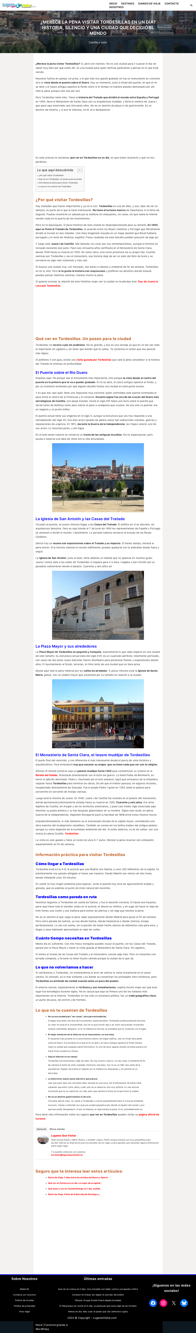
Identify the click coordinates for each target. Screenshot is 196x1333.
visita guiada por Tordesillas (93, 359)
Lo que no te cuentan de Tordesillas (55, 186)
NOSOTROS (116, 7)
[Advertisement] (98, 134)
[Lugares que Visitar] (43, 1143)
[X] (174, 1303)
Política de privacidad (24, 1306)
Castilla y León (98, 42)
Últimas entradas (57, 1129)
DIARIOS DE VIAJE (149, 3)
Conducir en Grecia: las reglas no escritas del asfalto (98, 1294)
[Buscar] (191, 5)
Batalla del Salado (47, 775)
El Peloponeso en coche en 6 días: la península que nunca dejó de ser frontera (97, 1306)
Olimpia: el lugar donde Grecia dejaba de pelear (98, 1300)
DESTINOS (127, 3)
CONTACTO (172, 3)
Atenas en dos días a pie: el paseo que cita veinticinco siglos (98, 1311)
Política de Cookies (24, 1300)
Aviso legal (24, 1311)
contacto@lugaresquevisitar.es (67, 1155)
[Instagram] (163, 1303)
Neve (39, 1324)
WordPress (42, 1329)
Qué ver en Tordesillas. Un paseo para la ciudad (60, 179)
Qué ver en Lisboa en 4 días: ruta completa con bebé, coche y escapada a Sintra (98, 1289)
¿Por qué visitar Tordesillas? (51, 175)
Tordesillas (71, 833)
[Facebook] (153, 1303)
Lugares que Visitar (63, 1135)
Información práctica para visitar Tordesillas (58, 183)
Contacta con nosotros (24, 1294)
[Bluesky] (184, 1303)
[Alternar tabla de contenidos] (78, 170)
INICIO (113, 3)
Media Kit (24, 1289)
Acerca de (41, 1129)
